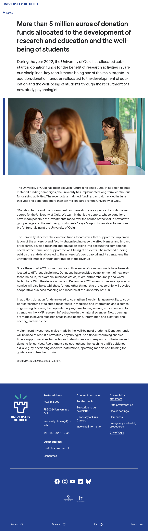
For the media (85, 401)
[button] (137, 524)
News (9, 13)
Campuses (116, 417)
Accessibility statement (117, 397)
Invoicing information (89, 427)
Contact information (89, 395)
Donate (56, 524)
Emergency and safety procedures (123, 425)
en (99, 527)
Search (14, 524)
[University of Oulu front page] (27, 3)
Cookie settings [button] (119, 411)
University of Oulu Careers (87, 418)
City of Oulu (117, 433)
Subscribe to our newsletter (87, 409)
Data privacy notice (121, 405)
